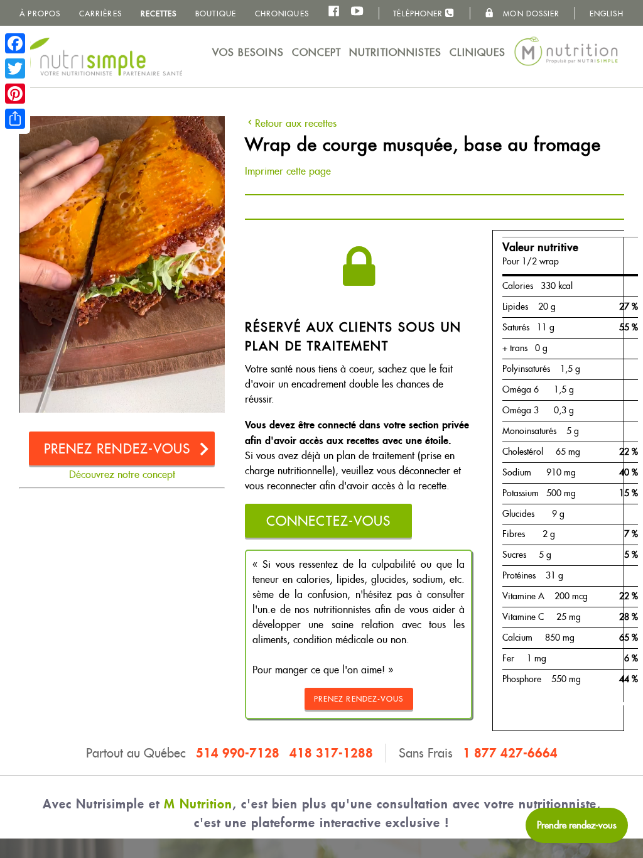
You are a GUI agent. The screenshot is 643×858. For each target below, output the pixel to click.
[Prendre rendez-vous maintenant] (577, 825)
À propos (39, 13)
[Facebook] (15, 43)
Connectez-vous (328, 521)
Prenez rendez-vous (117, 448)
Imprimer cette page (288, 171)
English (607, 13)
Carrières (100, 13)
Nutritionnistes (395, 52)
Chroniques (282, 13)
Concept (317, 52)
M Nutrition (198, 803)
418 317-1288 (331, 752)
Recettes (159, 13)
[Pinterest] (15, 93)
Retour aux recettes (296, 123)
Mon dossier (529, 13)
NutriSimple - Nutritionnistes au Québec (94, 56)
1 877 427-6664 (510, 752)
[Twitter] (15, 68)
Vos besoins (248, 52)
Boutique (215, 13)
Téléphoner (419, 13)
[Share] (15, 118)
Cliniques (477, 52)
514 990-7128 (237, 752)
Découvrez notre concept (122, 474)
